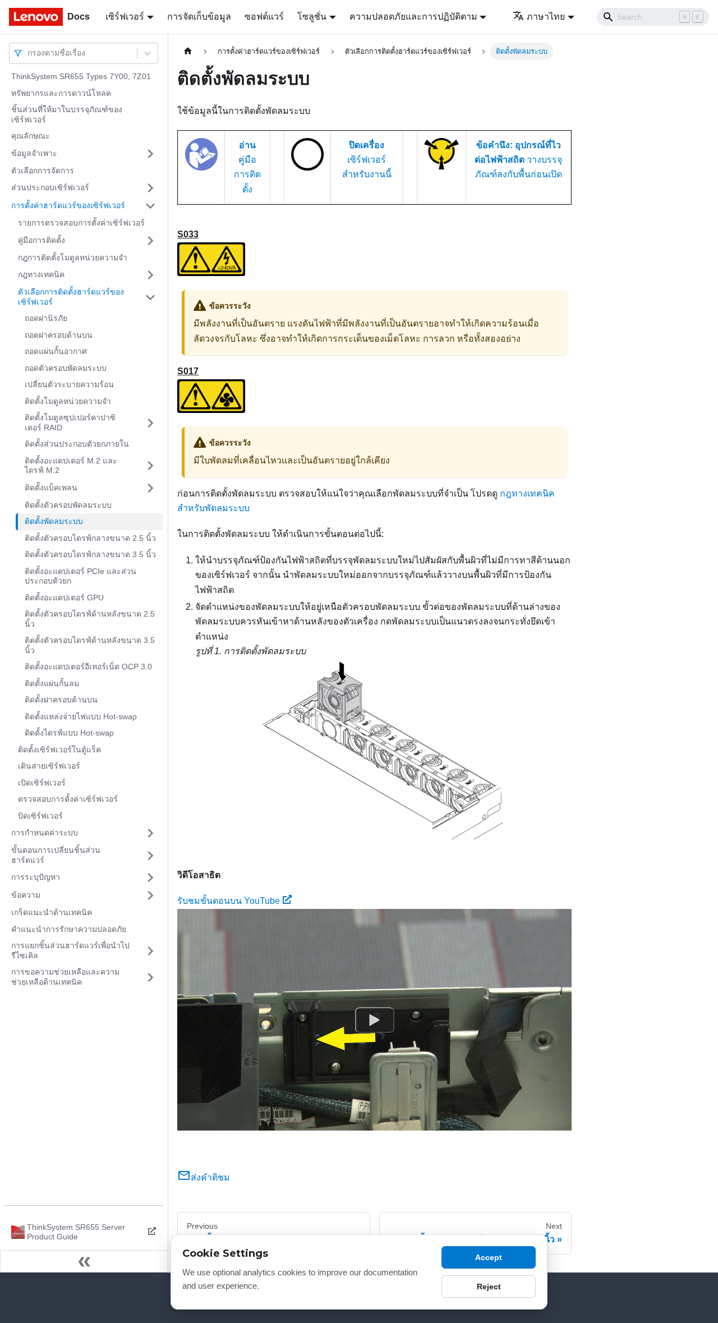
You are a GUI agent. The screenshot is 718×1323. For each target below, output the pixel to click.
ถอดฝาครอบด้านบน (59, 334)
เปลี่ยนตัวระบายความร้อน (69, 384)
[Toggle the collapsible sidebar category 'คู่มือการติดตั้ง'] (150, 241)
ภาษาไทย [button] (546, 16)
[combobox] (28, 53)
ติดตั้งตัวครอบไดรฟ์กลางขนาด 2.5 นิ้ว (90, 538)
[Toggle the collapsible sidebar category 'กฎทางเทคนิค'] (150, 275)
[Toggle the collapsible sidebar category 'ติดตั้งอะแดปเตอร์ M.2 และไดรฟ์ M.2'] (150, 466)
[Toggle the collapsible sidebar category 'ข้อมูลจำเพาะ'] (150, 154)
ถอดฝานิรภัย (46, 318)
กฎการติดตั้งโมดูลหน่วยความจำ (72, 257)
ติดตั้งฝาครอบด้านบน (61, 699)
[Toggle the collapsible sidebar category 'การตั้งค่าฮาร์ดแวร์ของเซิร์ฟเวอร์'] (150, 206)
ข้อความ (25, 894)
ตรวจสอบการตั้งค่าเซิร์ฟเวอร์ (68, 798)
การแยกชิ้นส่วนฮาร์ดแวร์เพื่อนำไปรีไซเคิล (70, 950)
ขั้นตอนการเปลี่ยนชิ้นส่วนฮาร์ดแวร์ (55, 855)
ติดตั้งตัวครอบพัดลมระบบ (68, 504)
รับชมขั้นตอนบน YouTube (228, 901)
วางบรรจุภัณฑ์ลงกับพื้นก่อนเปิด (518, 160)
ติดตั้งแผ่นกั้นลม (52, 683)
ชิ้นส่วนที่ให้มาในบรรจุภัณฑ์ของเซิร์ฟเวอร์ (66, 114)
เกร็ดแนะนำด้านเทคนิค (51, 912)
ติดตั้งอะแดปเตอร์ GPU (64, 597)
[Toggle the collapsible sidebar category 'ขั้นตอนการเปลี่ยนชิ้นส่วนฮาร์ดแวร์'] (150, 855)
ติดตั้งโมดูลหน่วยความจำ (68, 401)
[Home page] (188, 51)
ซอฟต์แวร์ (264, 16)
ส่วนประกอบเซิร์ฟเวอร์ (50, 187)
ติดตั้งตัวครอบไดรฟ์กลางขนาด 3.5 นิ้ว (90, 554)
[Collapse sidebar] (84, 1261)
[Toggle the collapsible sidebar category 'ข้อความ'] (150, 895)
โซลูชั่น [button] (311, 16)
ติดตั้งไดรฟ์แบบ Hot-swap (69, 732)
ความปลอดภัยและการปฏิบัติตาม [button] (413, 16)
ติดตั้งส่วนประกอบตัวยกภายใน (77, 443)
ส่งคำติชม (210, 1177)
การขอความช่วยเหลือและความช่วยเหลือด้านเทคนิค (65, 976)
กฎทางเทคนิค (41, 274)
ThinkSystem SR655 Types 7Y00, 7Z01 (81, 76)
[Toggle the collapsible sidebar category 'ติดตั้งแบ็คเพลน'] (150, 488)
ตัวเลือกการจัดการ (42, 170)
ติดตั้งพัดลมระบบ (54, 521)
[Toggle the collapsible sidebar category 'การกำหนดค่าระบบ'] (150, 833)
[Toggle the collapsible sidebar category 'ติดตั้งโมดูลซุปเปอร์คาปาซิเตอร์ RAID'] (150, 423)
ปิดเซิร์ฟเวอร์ (40, 815)
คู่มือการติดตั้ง (41, 240)
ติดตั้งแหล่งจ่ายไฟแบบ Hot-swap (81, 716)
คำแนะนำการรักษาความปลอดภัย (68, 929)
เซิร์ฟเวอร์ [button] (124, 16)
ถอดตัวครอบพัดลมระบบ (66, 368)
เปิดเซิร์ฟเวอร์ (42, 782)
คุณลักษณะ (30, 135)
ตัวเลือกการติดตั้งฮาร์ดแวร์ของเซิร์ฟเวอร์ (71, 296)
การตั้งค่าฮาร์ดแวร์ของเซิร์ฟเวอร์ (68, 205)
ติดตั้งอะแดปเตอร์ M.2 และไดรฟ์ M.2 (71, 465)
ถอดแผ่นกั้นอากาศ (56, 351)
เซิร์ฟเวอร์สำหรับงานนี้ (367, 160)
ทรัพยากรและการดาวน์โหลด (61, 93)
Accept (488, 1257)
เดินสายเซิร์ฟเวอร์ (49, 765)
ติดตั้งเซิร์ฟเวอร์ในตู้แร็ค (59, 749)
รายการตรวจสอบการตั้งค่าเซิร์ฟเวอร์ (81, 222)
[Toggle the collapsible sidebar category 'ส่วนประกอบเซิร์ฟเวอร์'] (150, 188)
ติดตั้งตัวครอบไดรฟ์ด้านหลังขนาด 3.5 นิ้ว (90, 645)
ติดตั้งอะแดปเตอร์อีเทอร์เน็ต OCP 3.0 (88, 666)
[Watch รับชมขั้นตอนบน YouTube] (374, 1019)
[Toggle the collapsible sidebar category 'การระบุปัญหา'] (150, 877)
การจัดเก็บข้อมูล (199, 16)
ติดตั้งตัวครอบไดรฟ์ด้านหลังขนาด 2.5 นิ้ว (90, 618)
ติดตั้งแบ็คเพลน (51, 487)
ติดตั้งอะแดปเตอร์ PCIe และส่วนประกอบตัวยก (80, 576)
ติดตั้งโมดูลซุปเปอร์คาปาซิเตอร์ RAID (70, 422)
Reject (489, 1286)
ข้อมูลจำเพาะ (34, 153)
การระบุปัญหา (35, 876)
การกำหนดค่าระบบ (44, 832)
